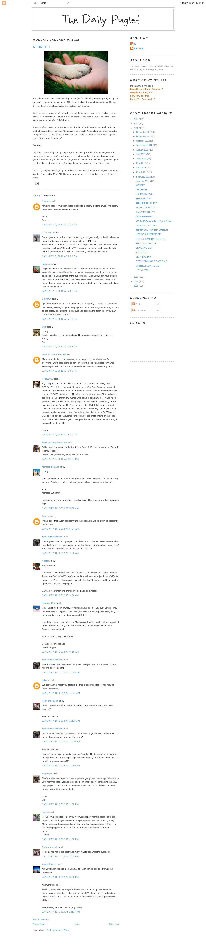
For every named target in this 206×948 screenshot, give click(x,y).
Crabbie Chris (49, 232)
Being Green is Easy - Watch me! (146, 89)
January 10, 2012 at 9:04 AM (60, 595)
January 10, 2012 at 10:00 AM (61, 672)
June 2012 (141, 158)
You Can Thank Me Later (54, 354)
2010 (136, 281)
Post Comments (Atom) (57, 930)
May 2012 (141, 163)
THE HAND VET (144, 198)
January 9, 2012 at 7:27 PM (59, 291)
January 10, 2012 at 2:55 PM (60, 856)
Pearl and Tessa (50, 701)
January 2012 (143, 181)
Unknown (46, 201)
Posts (138, 304)
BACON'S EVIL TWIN (146, 225)
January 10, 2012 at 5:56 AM (60, 508)
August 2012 (142, 150)
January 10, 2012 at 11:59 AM (61, 765)
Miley (133, 44)
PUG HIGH (141, 189)
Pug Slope (47, 773)
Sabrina (45, 516)
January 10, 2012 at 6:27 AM (60, 529)
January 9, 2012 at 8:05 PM (59, 371)
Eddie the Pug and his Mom (55, 442)
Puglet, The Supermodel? (142, 99)
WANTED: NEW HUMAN (148, 266)
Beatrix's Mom (49, 603)
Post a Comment (41, 919)
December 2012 (144, 132)
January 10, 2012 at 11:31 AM (61, 693)
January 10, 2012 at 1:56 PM (60, 804)
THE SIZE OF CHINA (146, 203)
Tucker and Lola (50, 847)
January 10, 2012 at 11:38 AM (61, 721)
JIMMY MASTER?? (145, 212)
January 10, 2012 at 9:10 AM (60, 652)
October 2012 (143, 141)
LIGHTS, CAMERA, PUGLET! (150, 239)
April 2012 (141, 167)
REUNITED (41, 47)
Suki (44, 327)
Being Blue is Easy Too (141, 92)
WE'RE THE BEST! (145, 207)
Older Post (114, 924)
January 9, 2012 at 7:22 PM (59, 224)
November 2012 (144, 136)
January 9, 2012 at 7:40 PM (59, 319)
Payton (45, 812)
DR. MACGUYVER (145, 194)
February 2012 (143, 177)
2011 (136, 277)
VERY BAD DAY (143, 257)
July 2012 (141, 154)
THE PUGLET (138, 48)
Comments (140, 310)
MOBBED (140, 185)
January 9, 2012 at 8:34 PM (59, 434)
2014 (136, 119)
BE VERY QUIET (144, 248)
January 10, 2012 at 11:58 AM (61, 741)
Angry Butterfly (49, 864)
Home (77, 924)
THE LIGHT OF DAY (146, 243)
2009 (136, 286)
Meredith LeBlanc (50, 467)
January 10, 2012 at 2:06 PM (60, 839)
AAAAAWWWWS (144, 216)
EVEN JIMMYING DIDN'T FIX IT (152, 261)
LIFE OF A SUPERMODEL (149, 234)
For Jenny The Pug (139, 96)
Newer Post (38, 924)
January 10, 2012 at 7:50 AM (60, 553)
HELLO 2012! (142, 270)
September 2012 (144, 145)
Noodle (45, 561)
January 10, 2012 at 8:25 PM (60, 877)
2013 (136, 123)
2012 (136, 128)
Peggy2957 (47, 379)
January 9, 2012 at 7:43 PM (59, 346)
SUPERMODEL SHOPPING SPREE (153, 221)
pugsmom (47, 264)
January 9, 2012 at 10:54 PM (60, 459)
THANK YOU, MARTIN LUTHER (152, 230)
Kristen (45, 680)
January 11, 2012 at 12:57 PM (61, 912)
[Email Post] (36, 183)
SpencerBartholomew (52, 536)
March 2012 (142, 172)
